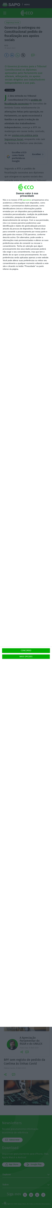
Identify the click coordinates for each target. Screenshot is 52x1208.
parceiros (27, 200)
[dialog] (26, 604)
